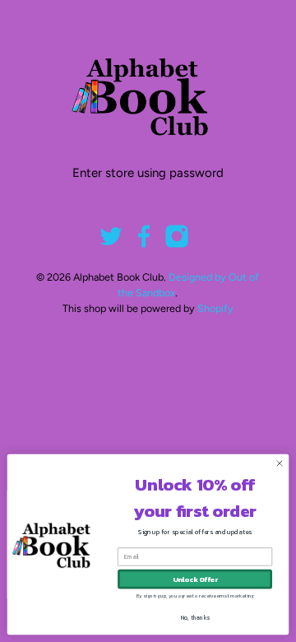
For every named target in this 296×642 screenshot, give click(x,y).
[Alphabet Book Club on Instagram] (176, 244)
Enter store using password (148, 172)
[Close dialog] (279, 463)
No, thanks (195, 617)
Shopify (215, 308)
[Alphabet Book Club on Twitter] (111, 244)
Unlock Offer (195, 579)
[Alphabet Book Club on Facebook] (144, 244)
